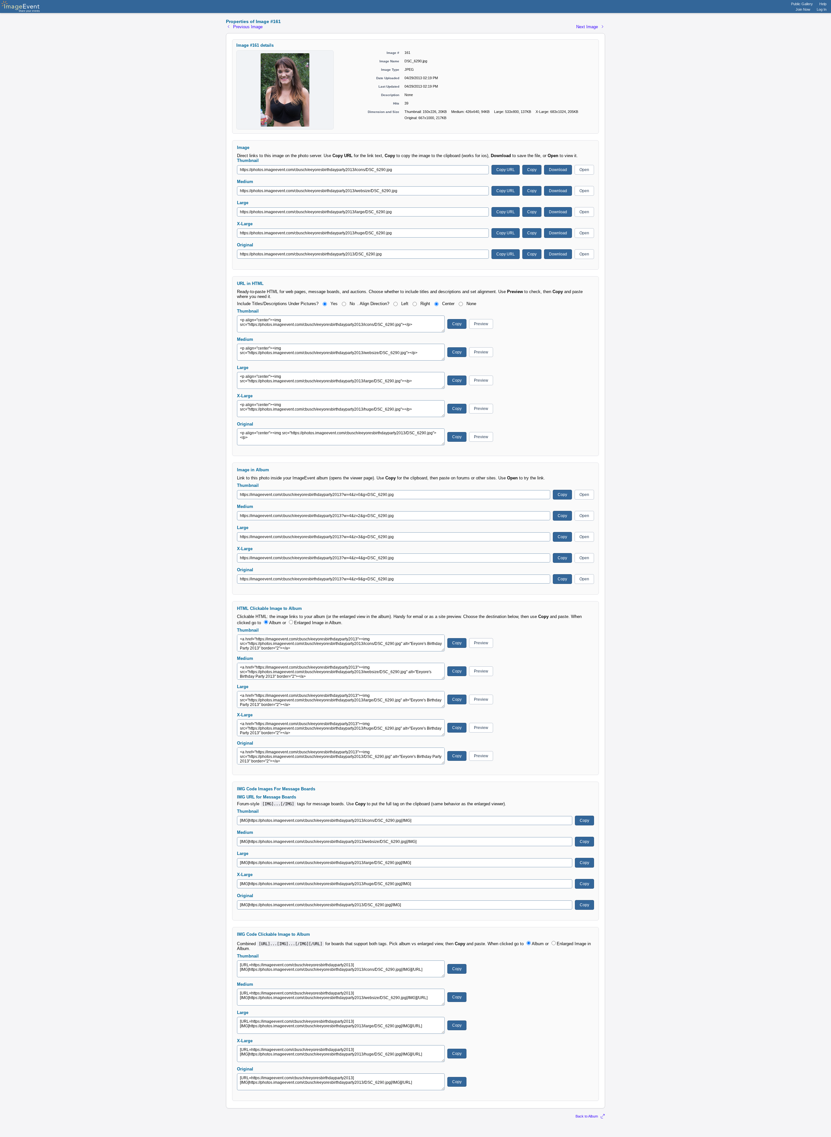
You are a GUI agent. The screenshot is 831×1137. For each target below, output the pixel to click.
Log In (821, 9)
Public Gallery (802, 4)
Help (822, 4)
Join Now (803, 9)
